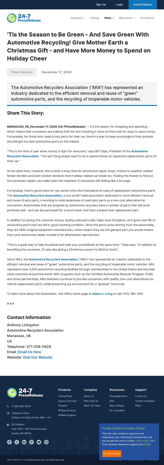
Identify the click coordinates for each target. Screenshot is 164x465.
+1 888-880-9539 (21, 406)
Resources (117, 390)
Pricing (94, 18)
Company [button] (77, 18)
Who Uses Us (91, 401)
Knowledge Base (118, 396)
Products (64, 390)
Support (141, 390)
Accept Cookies (111, 453)
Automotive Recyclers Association (37, 195)
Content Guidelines (145, 401)
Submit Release (142, 4)
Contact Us (147, 18)
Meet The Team (92, 406)
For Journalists (117, 410)
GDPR (147, 444)
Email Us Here (29, 352)
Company (90, 390)
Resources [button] (126, 18)
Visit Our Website (37, 357)
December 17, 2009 (56, 72)
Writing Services (67, 410)
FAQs (138, 406)
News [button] (108, 18)
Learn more (142, 440)
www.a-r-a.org (102, 293)
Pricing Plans (65, 396)
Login (119, 4)
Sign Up (101, 4)
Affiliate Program (67, 415)
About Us (89, 396)
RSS (112, 401)
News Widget (117, 406)
